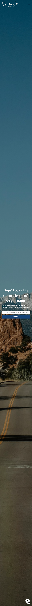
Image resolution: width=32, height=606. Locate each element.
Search (16, 316)
